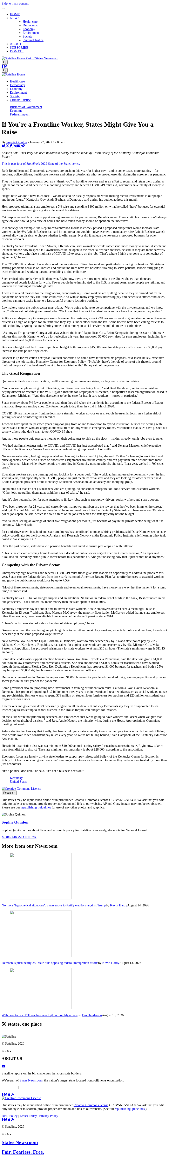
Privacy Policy (48, 1087)
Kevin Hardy (118, 905)
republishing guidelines (36, 807)
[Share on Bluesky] (4, 146)
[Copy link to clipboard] (23, 146)
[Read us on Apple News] (9, 1119)
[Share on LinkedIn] (14, 146)
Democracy (30, 25)
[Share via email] (18, 146)
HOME (15, 14)
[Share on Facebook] (11, 146)
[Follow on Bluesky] (5, 66)
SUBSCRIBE (19, 47)
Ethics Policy (28, 1087)
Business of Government (26, 107)
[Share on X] (8, 146)
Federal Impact (19, 114)
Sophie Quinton (16, 142)
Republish (9, 792)
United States (18, 781)
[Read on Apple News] (9, 1094)
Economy (29, 29)
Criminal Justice (33, 40)
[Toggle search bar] (5, 62)
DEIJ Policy (10, 1087)
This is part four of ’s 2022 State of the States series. (41, 163)
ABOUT (16, 44)
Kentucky (16, 778)
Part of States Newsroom (42, 58)
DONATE (16, 51)
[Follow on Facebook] (3, 66)
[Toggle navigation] (3, 8)
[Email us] (3, 1066)
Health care (30, 21)
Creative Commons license (91, 1105)
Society (27, 36)
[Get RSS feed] (12, 1094)
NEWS (14, 18)
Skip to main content (15, 3)
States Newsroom (31, 1080)
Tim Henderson (92, 1015)
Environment (31, 32)
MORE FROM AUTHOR (19, 837)
